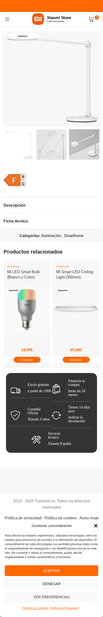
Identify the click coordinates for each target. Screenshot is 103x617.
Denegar (52, 584)
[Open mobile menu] (7, 19)
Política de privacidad (23, 518)
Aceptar (51, 571)
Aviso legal (89, 518)
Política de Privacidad (64, 608)
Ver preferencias (51, 597)
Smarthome (74, 236)
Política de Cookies (35, 608)
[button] (95, 525)
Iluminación (51, 236)
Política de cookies (61, 518)
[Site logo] (51, 19)
